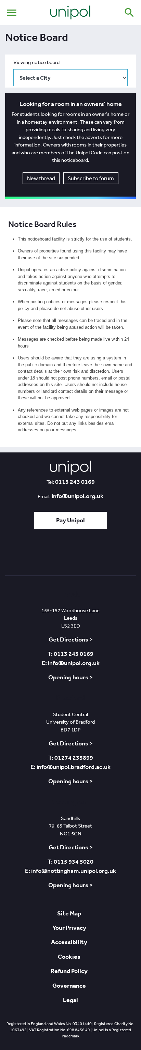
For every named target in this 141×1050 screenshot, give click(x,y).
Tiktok (34, 554)
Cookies (69, 956)
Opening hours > (70, 677)
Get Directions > (71, 639)
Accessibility (69, 942)
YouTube (89, 554)
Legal (70, 1000)
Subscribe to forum (91, 178)
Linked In (52, 554)
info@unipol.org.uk (77, 496)
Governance (69, 985)
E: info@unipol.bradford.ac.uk (70, 767)
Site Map (69, 913)
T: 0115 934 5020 (70, 862)
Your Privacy (69, 927)
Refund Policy (69, 971)
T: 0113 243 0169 (70, 654)
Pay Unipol (70, 520)
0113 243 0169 (75, 482)
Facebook (70, 554)
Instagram (109, 554)
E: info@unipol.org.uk (71, 663)
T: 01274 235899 (70, 758)
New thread (41, 178)
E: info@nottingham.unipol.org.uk (70, 871)
